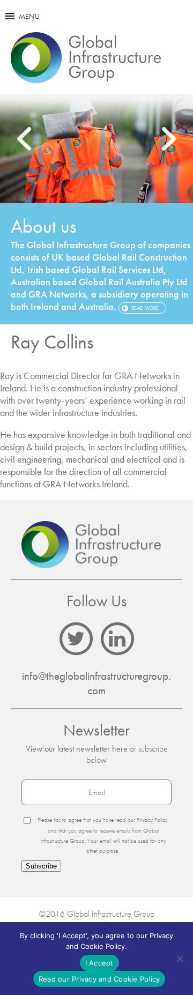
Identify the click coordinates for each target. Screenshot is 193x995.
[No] (179, 958)
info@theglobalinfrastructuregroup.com (96, 683)
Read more (145, 308)
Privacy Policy (152, 819)
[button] (29, 16)
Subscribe (41, 866)
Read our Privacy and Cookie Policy (99, 979)
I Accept (99, 963)
